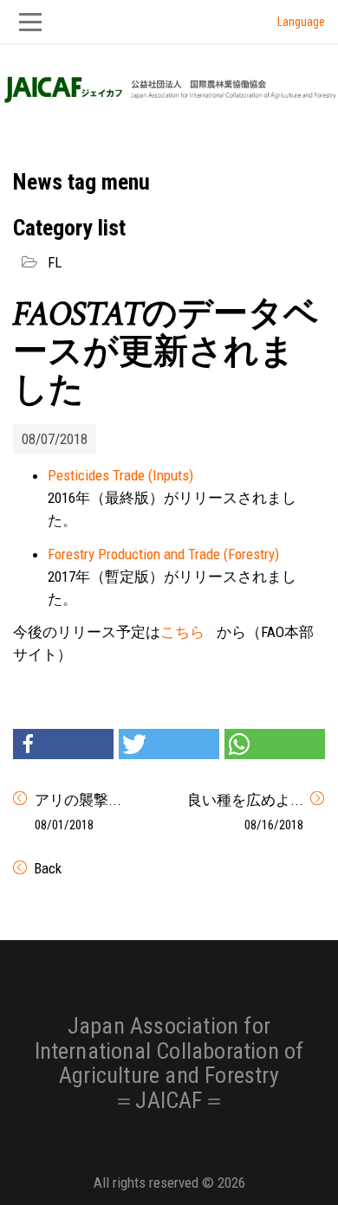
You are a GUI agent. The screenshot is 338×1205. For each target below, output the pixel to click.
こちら (182, 632)
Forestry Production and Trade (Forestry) (163, 554)
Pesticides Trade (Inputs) (120, 475)
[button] (63, 744)
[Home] (169, 84)
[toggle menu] (169, 22)
